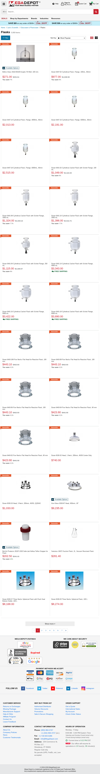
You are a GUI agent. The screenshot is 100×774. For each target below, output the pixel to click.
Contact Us (7, 719)
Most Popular (65, 38)
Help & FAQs (8, 714)
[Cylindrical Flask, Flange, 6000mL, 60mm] (25, 149)
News (5, 735)
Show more (49, 624)
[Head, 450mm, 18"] (74, 485)
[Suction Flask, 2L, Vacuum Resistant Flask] (74, 533)
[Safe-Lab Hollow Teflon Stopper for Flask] (25, 533)
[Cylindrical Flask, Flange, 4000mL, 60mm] (25, 101)
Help (56, 4)
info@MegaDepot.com (49, 739)
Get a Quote (70, 706)
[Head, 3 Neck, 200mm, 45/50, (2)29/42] (25, 485)
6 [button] (57, 630)
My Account (70, 711)
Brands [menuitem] (34, 18)
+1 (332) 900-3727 (48, 733)
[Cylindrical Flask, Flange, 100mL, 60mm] (74, 53)
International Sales (73, 709)
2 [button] (41, 630)
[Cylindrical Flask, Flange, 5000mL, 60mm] (74, 101)
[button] (66, 630)
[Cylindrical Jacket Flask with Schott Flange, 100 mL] (74, 149)
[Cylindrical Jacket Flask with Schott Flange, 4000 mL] (74, 245)
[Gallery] (96, 38)
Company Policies (10, 732)
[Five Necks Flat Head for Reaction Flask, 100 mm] (25, 341)
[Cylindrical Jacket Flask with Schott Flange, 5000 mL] (25, 293)
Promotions (38, 711)
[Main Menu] (3, 4)
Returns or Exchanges (11, 706)
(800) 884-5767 (47, 730)
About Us (6, 730)
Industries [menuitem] (44, 18)
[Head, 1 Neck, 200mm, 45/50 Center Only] (74, 437)
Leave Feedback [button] (9, 722)
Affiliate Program (9, 717)
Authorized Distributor (42, 706)
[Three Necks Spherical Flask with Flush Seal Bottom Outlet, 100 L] (25, 581)
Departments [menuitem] (19, 18)
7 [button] (61, 630)
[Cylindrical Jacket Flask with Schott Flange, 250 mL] (25, 245)
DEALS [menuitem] (4, 18)
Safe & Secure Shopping (43, 714)
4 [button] (49, 630)
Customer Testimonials (12, 737)
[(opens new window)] (25, 652)
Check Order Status (73, 714)
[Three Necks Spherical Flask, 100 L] (74, 581)
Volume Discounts (41, 709)
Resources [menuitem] (55, 18)
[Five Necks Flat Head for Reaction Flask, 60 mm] (74, 389)
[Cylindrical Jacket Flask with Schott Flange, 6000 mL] (74, 293)
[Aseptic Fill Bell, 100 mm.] (25, 53)
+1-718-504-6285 (45, 736)
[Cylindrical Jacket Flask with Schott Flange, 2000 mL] (74, 197)
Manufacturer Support (11, 711)
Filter (7, 38)
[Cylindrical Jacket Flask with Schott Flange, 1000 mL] (25, 197)
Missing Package (9, 709)
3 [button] (45, 630)
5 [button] (53, 630)
